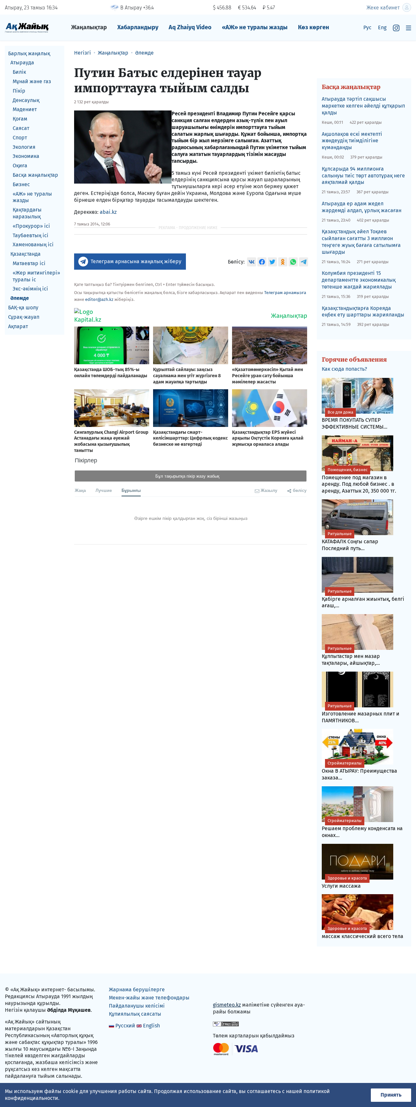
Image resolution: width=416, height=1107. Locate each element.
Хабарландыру (137, 27)
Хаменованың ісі (33, 245)
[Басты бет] (27, 27)
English (151, 1026)
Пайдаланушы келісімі (137, 1006)
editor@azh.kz (99, 299)
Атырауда (22, 63)
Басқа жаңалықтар (35, 175)
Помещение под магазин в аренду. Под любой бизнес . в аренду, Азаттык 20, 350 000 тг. (359, 480)
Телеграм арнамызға (285, 292)
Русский (125, 1026)
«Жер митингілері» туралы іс (36, 276)
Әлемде (19, 298)
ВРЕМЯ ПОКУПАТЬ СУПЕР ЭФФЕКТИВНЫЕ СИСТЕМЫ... (354, 420)
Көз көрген (313, 27)
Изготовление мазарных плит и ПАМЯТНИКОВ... (360, 713)
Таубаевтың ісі (30, 235)
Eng (382, 27)
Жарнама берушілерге (137, 989)
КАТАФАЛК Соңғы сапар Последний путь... (350, 541)
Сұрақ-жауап (23, 317)
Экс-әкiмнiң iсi (30, 289)
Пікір (19, 91)
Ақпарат (18, 326)
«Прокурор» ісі (31, 226)
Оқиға (20, 166)
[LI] (227, 991)
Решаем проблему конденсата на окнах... (362, 828)
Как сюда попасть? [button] (344, 369)
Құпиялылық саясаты (135, 1014)
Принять (391, 1095)
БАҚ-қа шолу (23, 307)
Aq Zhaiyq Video (190, 27)
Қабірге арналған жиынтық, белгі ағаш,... (363, 599)
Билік (19, 72)
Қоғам (20, 119)
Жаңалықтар (89, 27)
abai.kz (108, 212)
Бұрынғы (131, 490)
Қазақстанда (25, 254)
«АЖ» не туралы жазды (255, 27)
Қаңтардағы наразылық (27, 213)
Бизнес (21, 184)
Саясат (21, 128)
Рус (367, 27)
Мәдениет (25, 110)
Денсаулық (26, 100)
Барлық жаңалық (29, 53)
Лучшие (104, 490)
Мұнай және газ (32, 81)
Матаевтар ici (29, 263)
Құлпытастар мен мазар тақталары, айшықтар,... (351, 656)
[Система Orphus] (226, 1024)
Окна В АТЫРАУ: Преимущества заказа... (359, 771)
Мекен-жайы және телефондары (149, 998)
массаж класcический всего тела (362, 932)
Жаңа (80, 490)
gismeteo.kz (227, 1005)
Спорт (20, 138)
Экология (24, 147)
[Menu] (408, 27)
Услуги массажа (344, 882)
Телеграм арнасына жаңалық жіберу (136, 261)
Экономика (26, 156)
